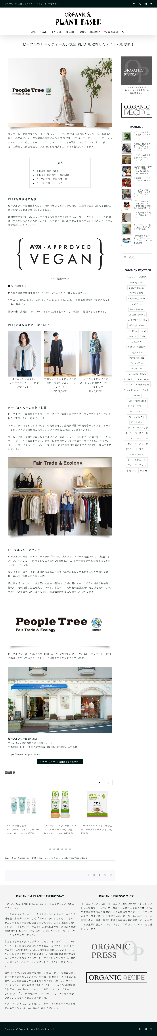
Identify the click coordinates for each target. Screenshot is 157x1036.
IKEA (144, 319)
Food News (137, 303)
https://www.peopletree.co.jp (25, 754)
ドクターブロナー (137, 406)
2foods (131, 276)
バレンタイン (137, 411)
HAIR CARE (132, 319)
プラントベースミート (136, 448)
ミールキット (137, 454)
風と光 (143, 470)
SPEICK (128, 384)
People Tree (67, 857)
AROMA (142, 276)
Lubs (143, 330)
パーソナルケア (137, 416)
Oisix (142, 336)
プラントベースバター (136, 438)
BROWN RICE (137, 293)
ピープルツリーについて (49, 183)
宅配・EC (131, 470)
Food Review (137, 309)
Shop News (143, 379)
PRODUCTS (137, 368)
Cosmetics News (136, 298)
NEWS (34, 857)
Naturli (132, 336)
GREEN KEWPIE (137, 314)
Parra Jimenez (136, 357)
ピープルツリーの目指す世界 (51, 179)
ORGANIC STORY (137, 346)
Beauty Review (137, 287)
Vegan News (81, 857)
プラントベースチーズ (136, 432)
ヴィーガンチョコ (137, 465)
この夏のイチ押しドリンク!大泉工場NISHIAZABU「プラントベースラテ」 (97, 829)
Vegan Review (131, 389)
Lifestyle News (52, 857)
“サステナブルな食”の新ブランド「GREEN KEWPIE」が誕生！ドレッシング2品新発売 (23, 829)
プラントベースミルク (136, 443)
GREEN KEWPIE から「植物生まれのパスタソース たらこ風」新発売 (60, 829)
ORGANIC (137, 341)
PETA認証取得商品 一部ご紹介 (52, 174)
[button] (123, 32)
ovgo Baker (137, 352)
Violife (146, 389)
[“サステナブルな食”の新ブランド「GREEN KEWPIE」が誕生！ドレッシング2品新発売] (23, 804)
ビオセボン (137, 422)
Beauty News (137, 282)
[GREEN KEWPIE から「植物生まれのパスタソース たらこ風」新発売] (60, 804)
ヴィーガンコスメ (137, 459)
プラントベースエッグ (136, 427)
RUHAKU (129, 379)
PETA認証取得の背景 (47, 170)
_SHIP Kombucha (137, 400)
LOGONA (132, 330)
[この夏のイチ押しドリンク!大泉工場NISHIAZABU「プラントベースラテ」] (97, 804)
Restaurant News (137, 373)
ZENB (137, 395)
